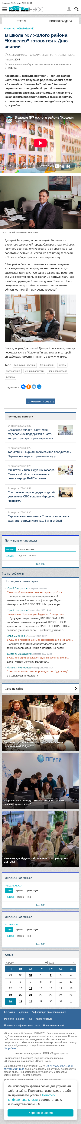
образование (13, 371)
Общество (9, 28)
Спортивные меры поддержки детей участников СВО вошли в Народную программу (31, 496)
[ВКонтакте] (23, 386)
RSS (30, 1018)
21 (30, 995)
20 (20, 995)
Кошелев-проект (57, 371)
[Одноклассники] (28, 386)
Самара (10, 377)
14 (30, 988)
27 (20, 1001)
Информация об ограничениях (48, 1012)
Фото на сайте (14, 688)
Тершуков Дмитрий (24, 365)
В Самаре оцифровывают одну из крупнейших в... (38, 657)
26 (10, 1001)
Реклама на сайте (14, 1018)
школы (62, 365)
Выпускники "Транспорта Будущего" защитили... (36, 613)
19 (10, 995)
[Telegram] (34, 386)
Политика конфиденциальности (22, 1025)
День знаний (47, 365)
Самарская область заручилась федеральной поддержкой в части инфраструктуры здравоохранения (30, 434)
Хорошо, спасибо (40, 1112)
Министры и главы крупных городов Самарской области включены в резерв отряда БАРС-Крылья (31, 474)
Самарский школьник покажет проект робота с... (36, 592)
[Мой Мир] (39, 386)
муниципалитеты (34, 371)
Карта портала (44, 1018)
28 (30, 1001)
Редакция (23, 1012)
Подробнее (10, 1048)
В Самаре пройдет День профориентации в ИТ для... (40, 639)
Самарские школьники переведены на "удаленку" (37, 671)
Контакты (9, 1012)
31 (30, 975)
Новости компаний (53, 1025)
